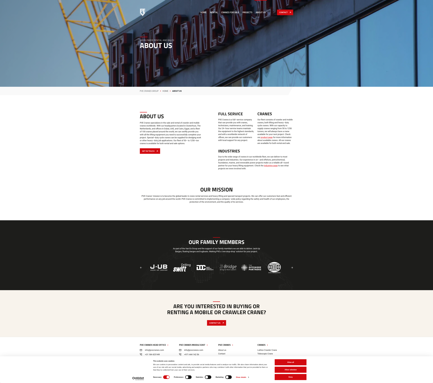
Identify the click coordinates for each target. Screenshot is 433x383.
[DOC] (204, 267)
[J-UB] (158, 267)
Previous (141, 267)
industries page (271, 165)
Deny (291, 377)
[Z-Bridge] (228, 267)
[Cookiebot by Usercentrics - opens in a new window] (138, 378)
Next (292, 267)
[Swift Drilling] (181, 267)
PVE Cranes (142, 12)
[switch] (188, 377)
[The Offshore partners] (251, 267)
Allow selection (291, 370)
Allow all (290, 362)
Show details (241, 377)
